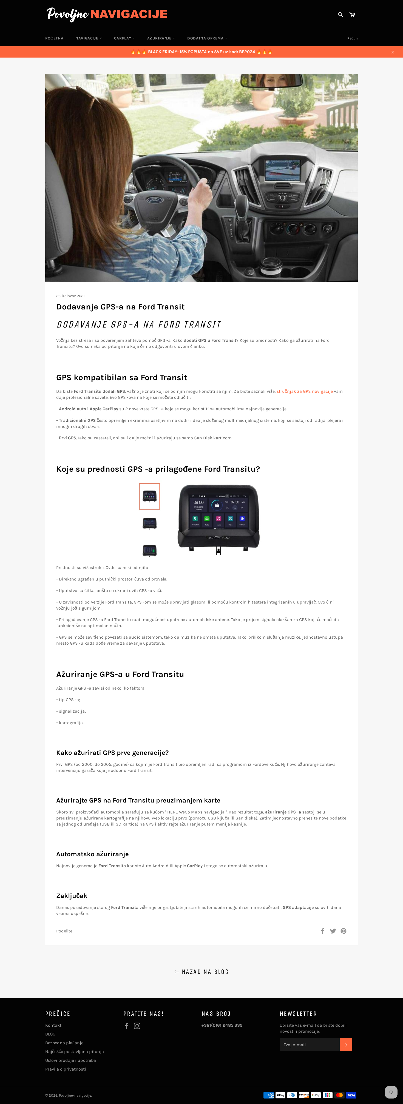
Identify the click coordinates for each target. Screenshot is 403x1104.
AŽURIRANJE (160, 38)
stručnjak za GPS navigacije (305, 391)
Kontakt (53, 1025)
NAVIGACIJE (87, 38)
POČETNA (54, 38)
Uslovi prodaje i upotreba (70, 1060)
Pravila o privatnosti (65, 1069)
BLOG (50, 1034)
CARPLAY (123, 38)
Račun (352, 38)
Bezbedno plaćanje (64, 1042)
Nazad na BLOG (204, 971)
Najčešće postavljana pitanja (74, 1051)
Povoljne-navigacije (75, 1095)
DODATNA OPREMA (206, 38)
